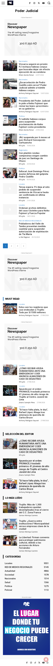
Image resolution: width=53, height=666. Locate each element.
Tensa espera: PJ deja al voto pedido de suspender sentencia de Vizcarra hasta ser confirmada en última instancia (34, 192)
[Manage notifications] (46, 659)
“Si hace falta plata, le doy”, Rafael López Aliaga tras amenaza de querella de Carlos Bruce (33, 413)
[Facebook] (30, 3)
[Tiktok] (35, 662)
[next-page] (23, 245)
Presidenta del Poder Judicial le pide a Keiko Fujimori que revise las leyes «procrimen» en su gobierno (34, 104)
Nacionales (23, 61)
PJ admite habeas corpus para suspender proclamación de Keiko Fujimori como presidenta (32, 123)
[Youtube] (43, 3)
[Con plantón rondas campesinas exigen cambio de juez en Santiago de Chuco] (10, 154)
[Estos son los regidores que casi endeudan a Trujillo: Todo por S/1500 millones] (10, 308)
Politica (22, 116)
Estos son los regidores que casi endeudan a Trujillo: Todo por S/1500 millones (33, 310)
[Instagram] (34, 3)
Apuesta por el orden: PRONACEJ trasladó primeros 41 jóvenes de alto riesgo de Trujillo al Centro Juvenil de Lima (34, 394)
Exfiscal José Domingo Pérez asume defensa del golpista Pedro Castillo (34, 174)
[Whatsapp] (47, 662)
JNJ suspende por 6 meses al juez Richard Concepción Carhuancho (34, 140)
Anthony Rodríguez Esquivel (29, 93)
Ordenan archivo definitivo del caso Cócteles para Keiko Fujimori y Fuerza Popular (34, 211)
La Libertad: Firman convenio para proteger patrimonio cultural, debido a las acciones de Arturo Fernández (34, 542)
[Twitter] (39, 662)
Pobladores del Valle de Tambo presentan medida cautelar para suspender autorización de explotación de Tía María (33, 229)
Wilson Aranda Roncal (26, 75)
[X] (39, 3)
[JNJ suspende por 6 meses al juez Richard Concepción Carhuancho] (10, 139)
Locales (22, 184)
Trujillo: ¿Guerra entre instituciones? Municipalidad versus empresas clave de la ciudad (34, 525)
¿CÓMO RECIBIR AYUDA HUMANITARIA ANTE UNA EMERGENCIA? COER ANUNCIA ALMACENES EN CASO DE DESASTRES (32, 373)
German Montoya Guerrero (28, 515)
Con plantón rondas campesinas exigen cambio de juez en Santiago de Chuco (33, 157)
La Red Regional (24, 237)
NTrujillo (22, 146)
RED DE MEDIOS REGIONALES (30, 220)
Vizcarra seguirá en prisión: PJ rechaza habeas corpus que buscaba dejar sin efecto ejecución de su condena (34, 68)
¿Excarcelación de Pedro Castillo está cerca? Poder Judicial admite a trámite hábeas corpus (33, 86)
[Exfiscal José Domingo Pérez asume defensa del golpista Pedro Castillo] (10, 173)
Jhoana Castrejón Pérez (27, 402)
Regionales (23, 150)
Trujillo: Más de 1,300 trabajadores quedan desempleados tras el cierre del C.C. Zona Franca (34, 508)
